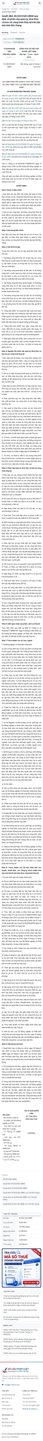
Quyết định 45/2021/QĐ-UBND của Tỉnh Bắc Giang (21, 1193)
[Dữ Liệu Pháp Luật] (15, 1370)
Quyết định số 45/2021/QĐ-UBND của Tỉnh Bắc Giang (20, 1198)
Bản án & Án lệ (7, 1398)
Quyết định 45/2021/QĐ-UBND (14, 1184)
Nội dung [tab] (5, 32)
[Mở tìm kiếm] (39, 3)
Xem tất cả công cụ (29, 1409)
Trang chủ (5, 9)
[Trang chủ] (21, 3)
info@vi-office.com (12, 1385)
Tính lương (26, 1395)
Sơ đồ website (7, 1426)
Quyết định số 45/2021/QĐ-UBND (15, 1188)
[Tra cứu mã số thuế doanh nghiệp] (21, 1268)
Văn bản (14, 9)
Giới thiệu (5, 1419)
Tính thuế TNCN (28, 1398)
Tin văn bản (6, 1405)
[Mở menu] (3, 3)
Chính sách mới (7, 1409)
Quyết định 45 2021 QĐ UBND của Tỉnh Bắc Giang (21, 1204)
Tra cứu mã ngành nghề (31, 1405)
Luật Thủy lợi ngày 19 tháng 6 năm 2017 (21, 121)
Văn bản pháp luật (8, 1395)
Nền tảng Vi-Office (8, 1422)
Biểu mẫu (5, 1402)
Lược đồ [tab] (22, 32)
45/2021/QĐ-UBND (10, 1179)
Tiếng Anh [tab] (13, 32)
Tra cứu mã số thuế (29, 1402)
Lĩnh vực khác (24, 9)
